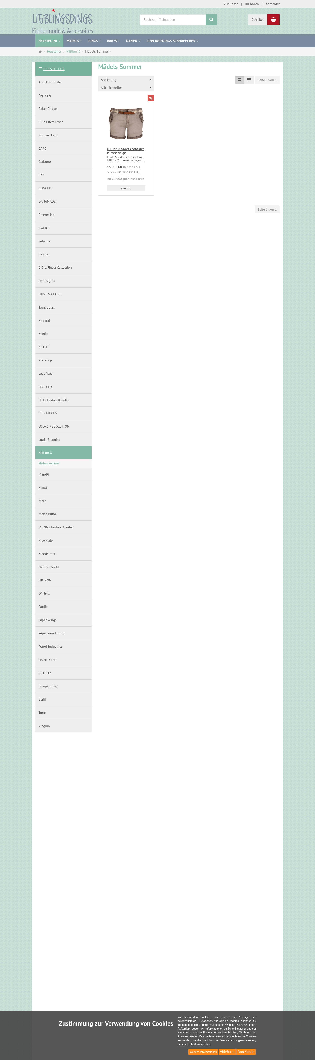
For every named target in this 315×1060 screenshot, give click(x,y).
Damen (132, 41)
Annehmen (246, 1052)
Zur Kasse (231, 4)
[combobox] (126, 80)
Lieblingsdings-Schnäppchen (171, 41)
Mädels (73, 41)
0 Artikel (258, 19)
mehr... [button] (126, 188)
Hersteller (48, 41)
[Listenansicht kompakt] (249, 80)
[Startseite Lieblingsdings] (62, 21)
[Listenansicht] (240, 80)
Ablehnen (227, 1052)
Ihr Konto (252, 4)
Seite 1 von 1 (267, 80)
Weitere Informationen (203, 1052)
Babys (112, 41)
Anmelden (273, 4)
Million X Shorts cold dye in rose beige (125, 151)
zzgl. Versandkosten (133, 178)
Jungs (93, 41)
